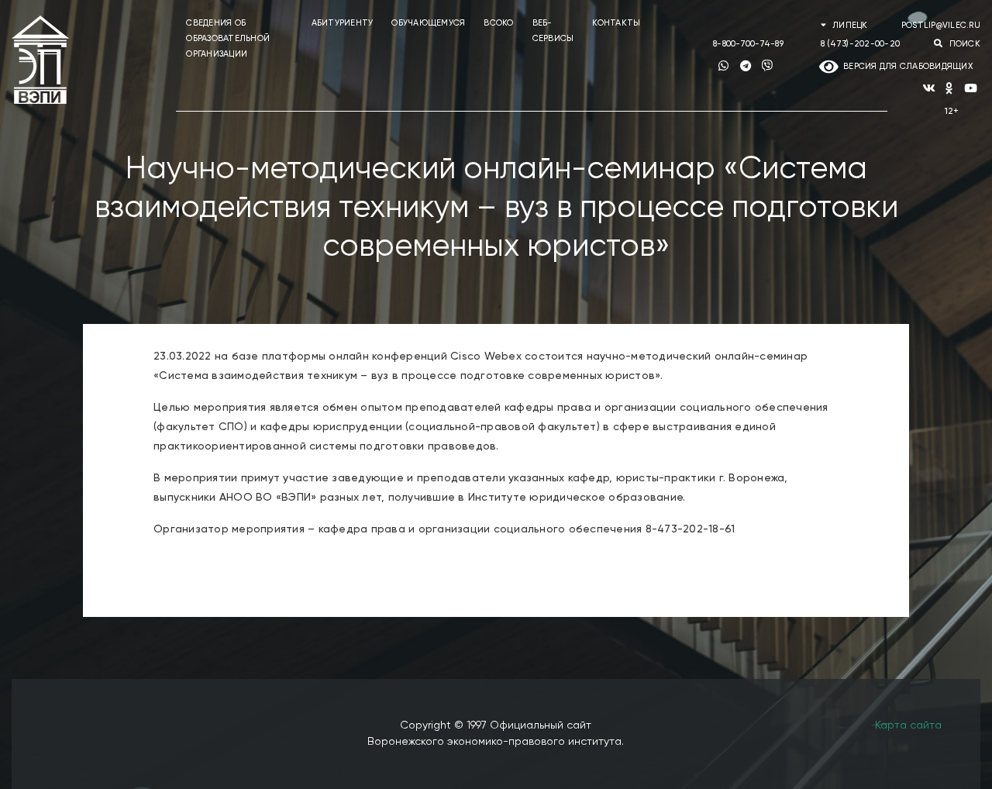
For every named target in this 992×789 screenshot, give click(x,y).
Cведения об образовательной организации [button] (228, 38)
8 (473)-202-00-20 (860, 44)
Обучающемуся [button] (428, 23)
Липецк (850, 25)
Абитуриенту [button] (343, 23)
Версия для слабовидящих (906, 66)
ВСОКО (498, 23)
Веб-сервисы (553, 31)
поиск (963, 44)
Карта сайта (908, 725)
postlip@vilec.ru (940, 25)
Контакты (616, 23)
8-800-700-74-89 (748, 44)
